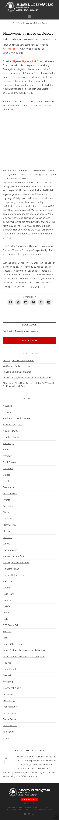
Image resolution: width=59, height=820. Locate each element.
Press (6, 637)
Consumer (8, 468)
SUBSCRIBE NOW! (29, 799)
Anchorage (8, 443)
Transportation (10, 706)
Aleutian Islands (11, 437)
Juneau (6, 543)
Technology (9, 700)
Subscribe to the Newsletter (19, 808)
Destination (9, 487)
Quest (7, 809)
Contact (50, 809)
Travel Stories (10, 725)
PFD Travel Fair (10, 625)
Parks (6, 619)
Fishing (6, 512)
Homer (6, 531)
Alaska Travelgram (20, 39)
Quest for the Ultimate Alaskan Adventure (24, 650)
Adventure (9, 39)
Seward (7, 675)
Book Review (9, 462)
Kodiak (6, 587)
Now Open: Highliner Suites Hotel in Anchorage (26, 377)
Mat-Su (7, 606)
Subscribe (31, 340)
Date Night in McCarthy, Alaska (18, 360)
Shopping (8, 681)
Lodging (30, 39)
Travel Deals (9, 713)
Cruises (6, 475)
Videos (6, 738)
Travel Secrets (10, 719)
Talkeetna (8, 694)
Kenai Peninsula (11, 568)
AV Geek (7, 456)
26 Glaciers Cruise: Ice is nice (17, 366)
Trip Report (8, 731)
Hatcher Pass (9, 525)
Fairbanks (8, 506)
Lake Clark (8, 594)
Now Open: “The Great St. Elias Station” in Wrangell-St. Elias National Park (29, 385)
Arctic (6, 449)
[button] (29, 16)
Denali (6, 481)
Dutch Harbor (10, 493)
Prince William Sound (13, 644)
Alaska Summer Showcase (16, 418)
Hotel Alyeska (19, 77)
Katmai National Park (13, 556)
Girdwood (8, 518)
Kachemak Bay (10, 550)
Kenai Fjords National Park (16, 562)
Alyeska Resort (10, 48)
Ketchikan (8, 581)
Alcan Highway (10, 431)
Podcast (7, 631)
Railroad (7, 663)
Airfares (7, 412)
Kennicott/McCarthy (13, 575)
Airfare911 (17, 809)
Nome (6, 612)
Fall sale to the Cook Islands (17, 372)
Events (6, 500)
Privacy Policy (29, 804)
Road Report (9, 669)
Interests (7, 537)
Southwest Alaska (12, 688)
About (37, 808)
